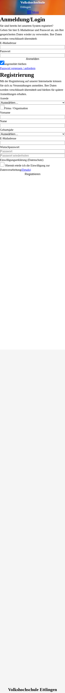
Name (3, 121)
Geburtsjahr (6, 129)
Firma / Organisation (16, 108)
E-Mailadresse (8, 42)
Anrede (4, 98)
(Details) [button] (26, 169)
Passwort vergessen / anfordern (17, 68)
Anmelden (32, 58)
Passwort (5, 51)
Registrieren (32, 174)
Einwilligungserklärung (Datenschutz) (21, 159)
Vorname (5, 112)
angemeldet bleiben (15, 63)
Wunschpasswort (9, 147)
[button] (32, 55)
